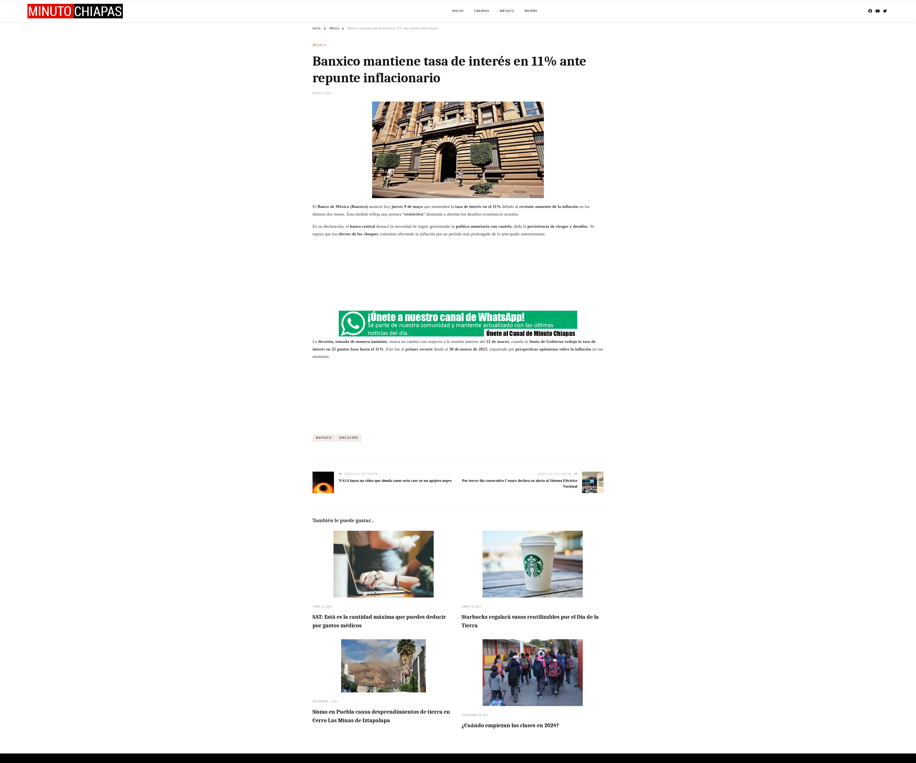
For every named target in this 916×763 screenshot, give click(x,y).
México (507, 11)
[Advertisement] (458, 275)
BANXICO (324, 437)
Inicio (458, 11)
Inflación (348, 437)
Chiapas (481, 11)
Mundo (531, 11)
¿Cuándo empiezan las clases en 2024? (510, 725)
